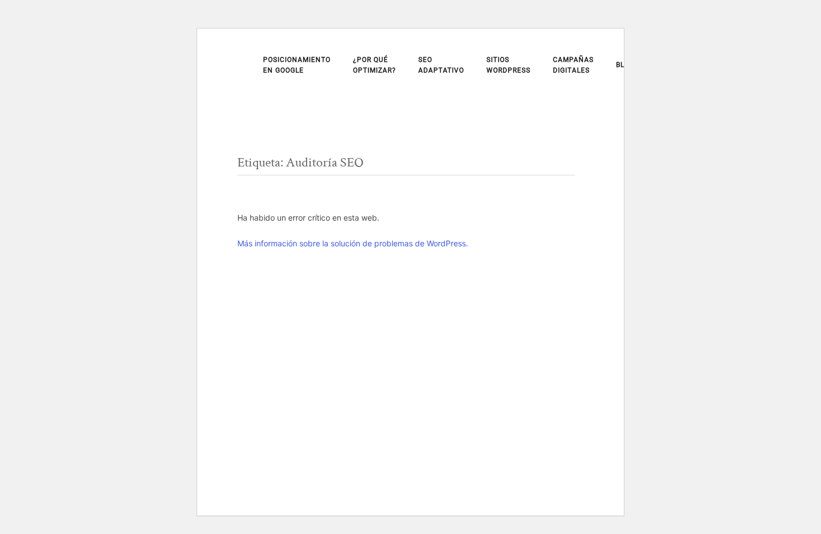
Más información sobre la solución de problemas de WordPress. (352, 243)
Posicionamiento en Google (297, 65)
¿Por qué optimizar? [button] (374, 65)
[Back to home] (239, 68)
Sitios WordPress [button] (508, 65)
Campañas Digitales (573, 65)
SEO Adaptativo (441, 65)
